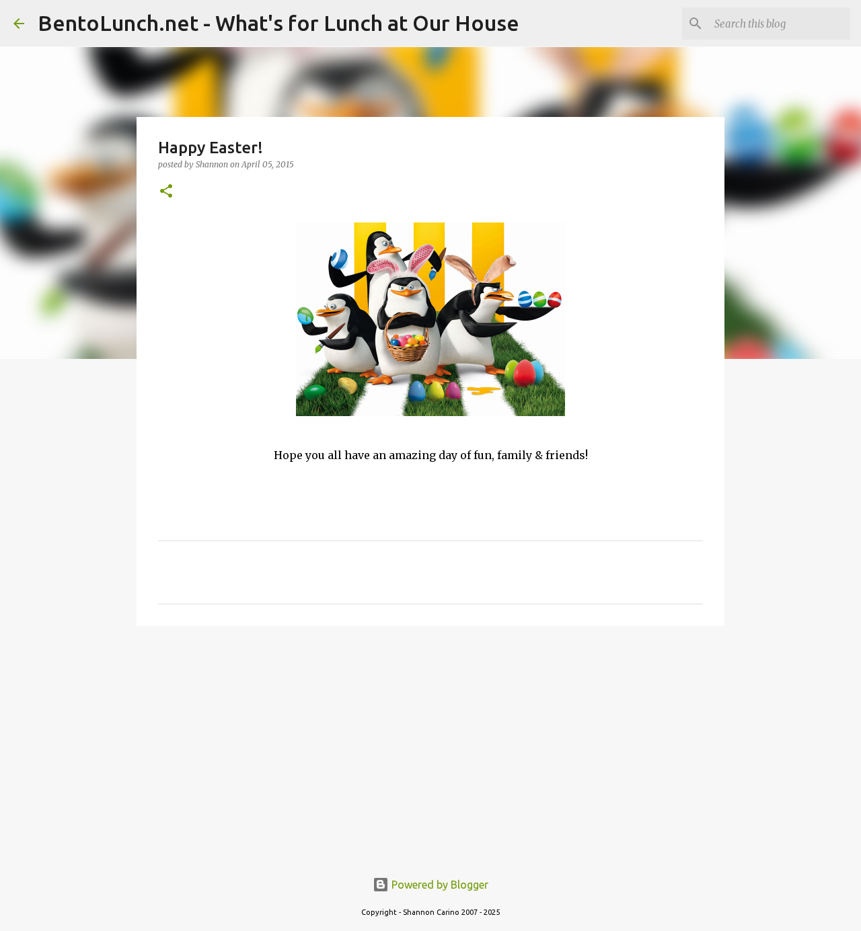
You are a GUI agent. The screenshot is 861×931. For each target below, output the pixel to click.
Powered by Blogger (438, 885)
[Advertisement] (430, 740)
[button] (166, 192)
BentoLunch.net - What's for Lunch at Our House (278, 23)
